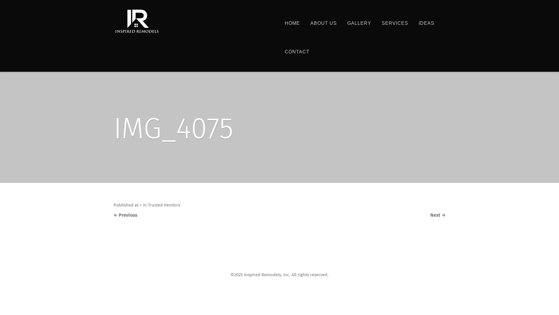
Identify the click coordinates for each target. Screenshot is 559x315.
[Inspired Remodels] (137, 21)
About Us (323, 23)
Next (437, 215)
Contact (297, 51)
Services (395, 23)
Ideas (426, 23)
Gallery (359, 23)
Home (292, 23)
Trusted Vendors (164, 205)
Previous (125, 215)
